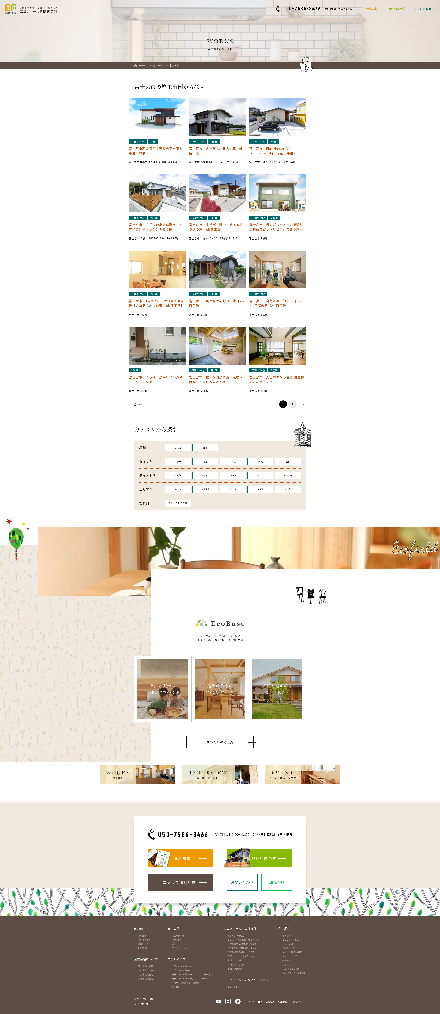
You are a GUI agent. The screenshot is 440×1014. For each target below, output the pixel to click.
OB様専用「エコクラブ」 (294, 972)
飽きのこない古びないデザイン (242, 948)
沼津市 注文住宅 (145, 978)
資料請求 (142, 935)
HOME (138, 928)
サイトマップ (141, 1003)
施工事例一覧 (178, 935)
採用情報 (286, 964)
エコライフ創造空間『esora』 (186, 982)
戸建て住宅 (177, 939)
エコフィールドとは (291, 939)
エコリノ (232, 986)
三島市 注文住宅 (145, 974)
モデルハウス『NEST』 (183, 970)
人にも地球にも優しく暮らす (241, 952)
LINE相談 (142, 948)
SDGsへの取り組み (291, 968)
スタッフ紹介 (288, 943)
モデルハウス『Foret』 (183, 966)
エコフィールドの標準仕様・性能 (243, 939)
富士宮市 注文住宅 (146, 970)
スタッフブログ (289, 956)
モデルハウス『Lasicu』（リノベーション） (192, 978)
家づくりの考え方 (236, 935)
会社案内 (286, 935)
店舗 (174, 943)
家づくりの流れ (235, 960)
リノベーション (179, 948)
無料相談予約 (144, 939)
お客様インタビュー (291, 948)
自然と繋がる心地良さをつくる (242, 943)
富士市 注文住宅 (145, 966)
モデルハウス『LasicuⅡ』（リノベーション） (193, 974)
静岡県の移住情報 (236, 964)
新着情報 (286, 960)
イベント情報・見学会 (292, 952)
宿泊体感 (176, 986)
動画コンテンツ (235, 968)
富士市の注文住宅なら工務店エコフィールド (280, 1001)
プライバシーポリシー (146, 999)
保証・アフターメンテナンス (241, 956)
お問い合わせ (144, 943)
